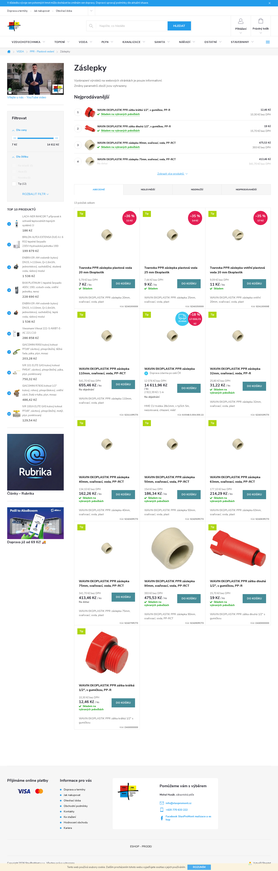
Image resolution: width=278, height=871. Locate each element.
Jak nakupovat (42, 11)
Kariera (68, 828)
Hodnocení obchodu (76, 822)
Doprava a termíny (17, 11)
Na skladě (25, 165)
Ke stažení (70, 817)
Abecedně (99, 189)
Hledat (179, 26)
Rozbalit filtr (34, 194)
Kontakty (69, 811)
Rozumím (199, 867)
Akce (22, 171)
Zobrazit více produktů (171, 174)
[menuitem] (28, 42)
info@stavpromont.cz (178, 803)
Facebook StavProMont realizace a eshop (188, 818)
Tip (22, 184)
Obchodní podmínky (76, 806)
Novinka (24, 177)
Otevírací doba (64, 11)
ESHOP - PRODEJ (141, 846)
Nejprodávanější (246, 189)
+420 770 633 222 (177, 810)
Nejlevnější (148, 189)
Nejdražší (197, 189)
